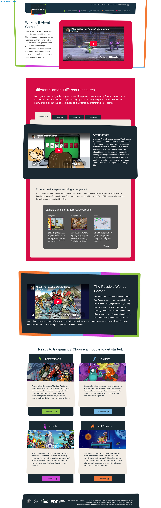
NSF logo (29, 501)
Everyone (51, 216)
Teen (96, 216)
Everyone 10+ (76, 216)
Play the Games (108, 4)
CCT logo (36, 501)
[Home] (38, 9)
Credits (106, 246)
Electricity (95, 11)
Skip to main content (8, 1)
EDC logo (58, 501)
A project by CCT (122, 4)
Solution (60, 117)
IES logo (44, 501)
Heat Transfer (109, 11)
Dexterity (76, 117)
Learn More (49, 411)
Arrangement (43, 116)
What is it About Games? (96, 4)
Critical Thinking (124, 11)
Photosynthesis (71, 11)
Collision (93, 117)
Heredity (84, 11)
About (114, 4)
